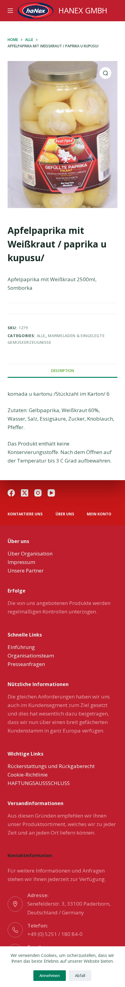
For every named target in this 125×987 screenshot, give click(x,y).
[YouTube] (51, 493)
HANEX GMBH (83, 10)
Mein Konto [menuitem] (99, 514)
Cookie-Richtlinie (28, 774)
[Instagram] (38, 493)
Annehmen (49, 975)
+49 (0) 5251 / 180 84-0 (55, 934)
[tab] (63, 370)
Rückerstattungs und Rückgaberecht (51, 766)
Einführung (21, 647)
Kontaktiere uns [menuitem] (25, 514)
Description (62, 370)
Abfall (80, 975)
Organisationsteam (31, 655)
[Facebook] (11, 493)
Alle (41, 335)
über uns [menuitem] (65, 514)
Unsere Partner (26, 570)
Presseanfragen (26, 664)
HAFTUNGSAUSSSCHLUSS (39, 783)
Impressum (21, 561)
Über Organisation (30, 553)
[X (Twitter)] (24, 493)
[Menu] (10, 10)
